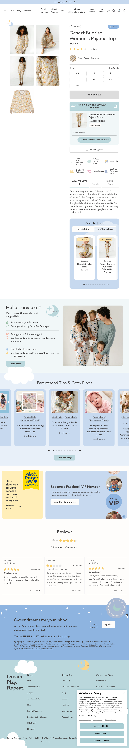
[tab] (83, 229)
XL (94, 79)
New (29, 681)
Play (29, 705)
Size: (75, 132)
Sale (63, 11)
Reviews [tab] (56, 548)
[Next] (124, 575)
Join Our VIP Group (70, 687)
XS (77, 73)
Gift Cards (31, 723)
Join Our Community (65, 502)
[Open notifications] (118, 10)
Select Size (94, 94)
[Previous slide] (49, 450)
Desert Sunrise (91, 58)
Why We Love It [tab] (79, 182)
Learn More (15, 363)
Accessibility (67, 717)
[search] (113, 10)
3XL (77, 85)
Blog (64, 693)
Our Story (101, 10)
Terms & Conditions (14, 738)
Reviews (65, 705)
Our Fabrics (92, 10)
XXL (111, 79)
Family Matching (34, 711)
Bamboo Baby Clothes (37, 717)
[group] (84, 257)
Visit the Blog (65, 457)
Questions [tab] (70, 548)
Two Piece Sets (33, 699)
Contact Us (101, 681)
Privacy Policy (47, 649)
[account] (108, 10)
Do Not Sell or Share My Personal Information (51, 738)
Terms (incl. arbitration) (31, 649)
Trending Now (33, 687)
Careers (65, 699)
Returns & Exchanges (105, 687)
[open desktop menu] (5, 10)
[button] (22, 39)
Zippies (30, 693)
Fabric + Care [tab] (110, 182)
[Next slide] (108, 285)
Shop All (31, 729)
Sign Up (108, 624)
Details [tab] (95, 184)
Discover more (10, 506)
